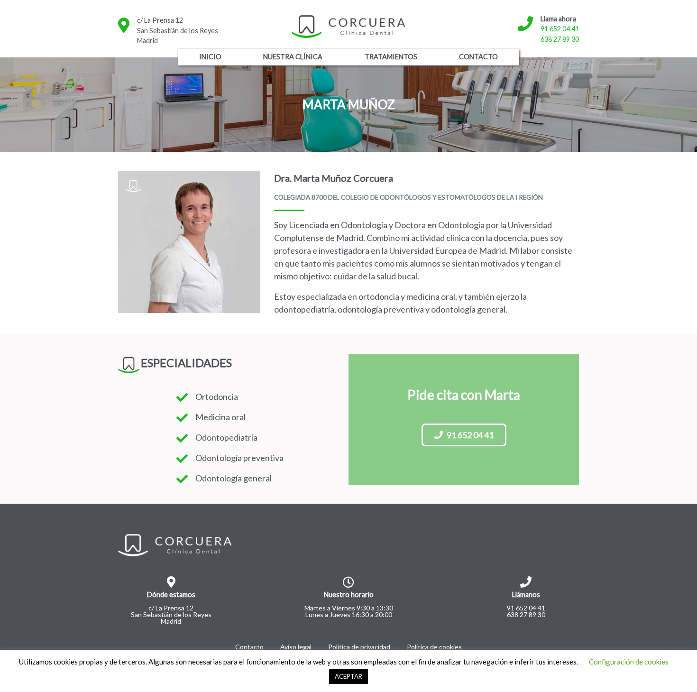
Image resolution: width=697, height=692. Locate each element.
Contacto (478, 57)
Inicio (210, 57)
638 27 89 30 (560, 39)
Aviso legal (296, 647)
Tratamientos (391, 57)
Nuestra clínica (292, 57)
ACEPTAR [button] (348, 676)
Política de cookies (434, 647)
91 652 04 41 (560, 29)
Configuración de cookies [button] (629, 661)
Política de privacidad (359, 647)
